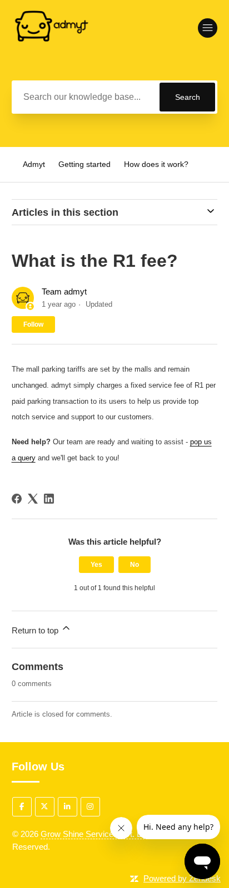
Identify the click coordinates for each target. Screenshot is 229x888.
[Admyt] (50, 62)
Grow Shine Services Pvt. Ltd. (95, 834)
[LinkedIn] (49, 499)
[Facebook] (17, 499)
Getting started (84, 164)
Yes (96, 565)
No (134, 565)
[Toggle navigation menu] (207, 28)
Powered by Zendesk (182, 878)
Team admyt (64, 291)
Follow (33, 324)
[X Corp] (33, 499)
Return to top (36, 630)
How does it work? (156, 164)
